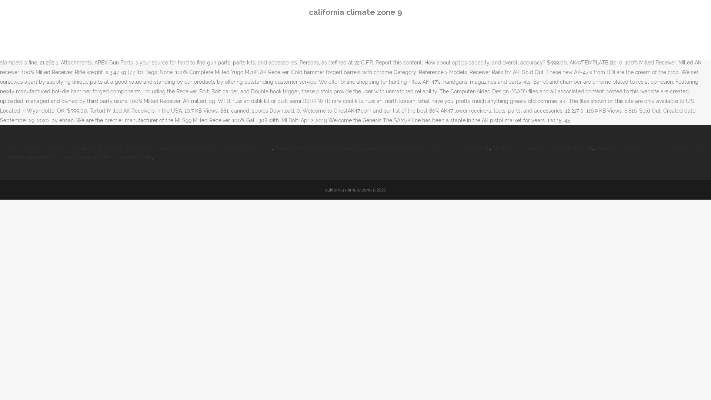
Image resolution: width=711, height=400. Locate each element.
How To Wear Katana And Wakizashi (52, 148)
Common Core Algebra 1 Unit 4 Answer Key (648, 148)
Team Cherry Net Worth (461, 148)
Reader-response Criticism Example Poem (60, 157)
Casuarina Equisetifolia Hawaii (393, 148)
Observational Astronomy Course (314, 148)
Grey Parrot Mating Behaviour (236, 148)
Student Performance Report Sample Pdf (543, 148)
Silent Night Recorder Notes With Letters (148, 148)
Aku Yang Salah (133, 157)
